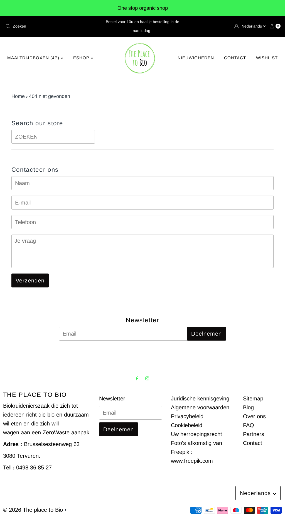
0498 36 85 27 (34, 467)
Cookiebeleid (186, 425)
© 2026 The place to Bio (33, 510)
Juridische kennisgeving (200, 398)
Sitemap (253, 398)
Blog (248, 407)
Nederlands (252, 26)
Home (18, 96)
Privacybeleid (187, 416)
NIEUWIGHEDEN (196, 57)
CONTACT (235, 57)
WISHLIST (267, 57)
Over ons (254, 416)
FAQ (248, 425)
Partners (253, 434)
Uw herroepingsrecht (196, 434)
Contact (252, 443)
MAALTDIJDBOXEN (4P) (34, 57)
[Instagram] (147, 378)
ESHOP (82, 57)
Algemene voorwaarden (200, 407)
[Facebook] (137, 378)
